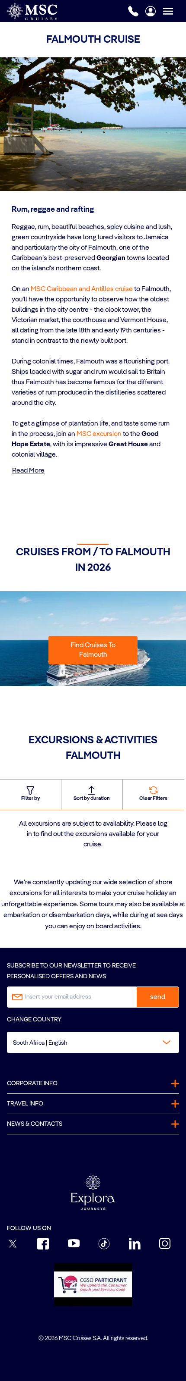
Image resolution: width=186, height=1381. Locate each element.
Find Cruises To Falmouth (93, 650)
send (157, 997)
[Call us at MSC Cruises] (133, 11)
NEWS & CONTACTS (34, 1124)
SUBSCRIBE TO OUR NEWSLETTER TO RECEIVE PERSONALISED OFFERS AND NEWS (71, 971)
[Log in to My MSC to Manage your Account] (150, 11)
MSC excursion (99, 434)
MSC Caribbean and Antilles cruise (82, 289)
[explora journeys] (93, 1192)
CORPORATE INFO (32, 1083)
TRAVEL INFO (25, 1104)
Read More (28, 470)
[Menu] (174, 11)
